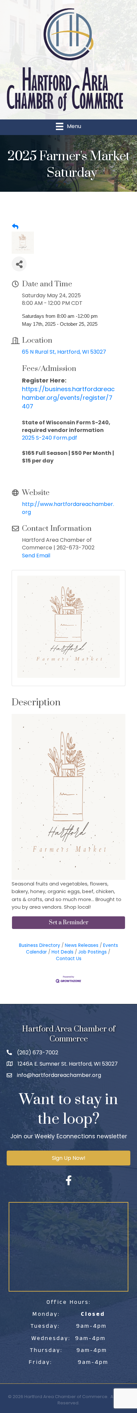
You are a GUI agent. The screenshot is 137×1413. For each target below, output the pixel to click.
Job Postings (92, 952)
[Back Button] (15, 227)
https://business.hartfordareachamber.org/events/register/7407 (68, 397)
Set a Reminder (68, 922)
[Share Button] (19, 263)
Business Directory (39, 945)
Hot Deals (62, 952)
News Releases (81, 945)
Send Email (36, 555)
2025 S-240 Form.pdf (49, 438)
